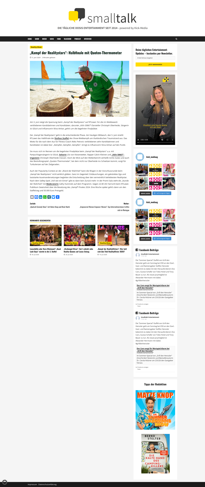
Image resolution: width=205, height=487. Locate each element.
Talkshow (67, 39)
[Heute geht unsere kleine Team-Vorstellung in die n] (155, 183)
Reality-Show (36, 47)
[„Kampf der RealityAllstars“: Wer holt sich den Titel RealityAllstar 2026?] (113, 235)
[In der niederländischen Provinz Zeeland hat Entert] (142, 183)
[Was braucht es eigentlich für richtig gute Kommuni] (155, 170)
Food (59, 39)
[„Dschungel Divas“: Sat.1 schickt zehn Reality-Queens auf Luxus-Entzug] (79, 235)
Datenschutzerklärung (47, 484)
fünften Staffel (62, 138)
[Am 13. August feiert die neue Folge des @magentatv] (142, 170)
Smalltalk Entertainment (150, 254)
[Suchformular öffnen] (176, 39)
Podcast (77, 39)
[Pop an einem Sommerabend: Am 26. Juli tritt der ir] (169, 183)
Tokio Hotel (160, 272)
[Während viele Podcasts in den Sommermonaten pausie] (169, 170)
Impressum (32, 484)
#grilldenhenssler (143, 280)
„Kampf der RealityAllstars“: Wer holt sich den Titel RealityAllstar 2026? (112, 250)
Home (30, 39)
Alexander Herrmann (144, 277)
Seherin (63, 154)
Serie (52, 39)
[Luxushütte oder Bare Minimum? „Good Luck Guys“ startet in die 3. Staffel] (46, 235)
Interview (87, 39)
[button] (4, 482)
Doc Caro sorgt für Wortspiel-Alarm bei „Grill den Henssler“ (153, 286)
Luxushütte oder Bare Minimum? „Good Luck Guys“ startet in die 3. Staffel (45, 250)
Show (37, 39)
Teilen (139, 306)
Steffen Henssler (162, 266)
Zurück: (50, 205)
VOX (162, 263)
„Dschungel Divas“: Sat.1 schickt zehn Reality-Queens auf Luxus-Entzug (78, 250)
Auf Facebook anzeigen (142, 304)
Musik (44, 39)
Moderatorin (52, 184)
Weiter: (104, 206)
